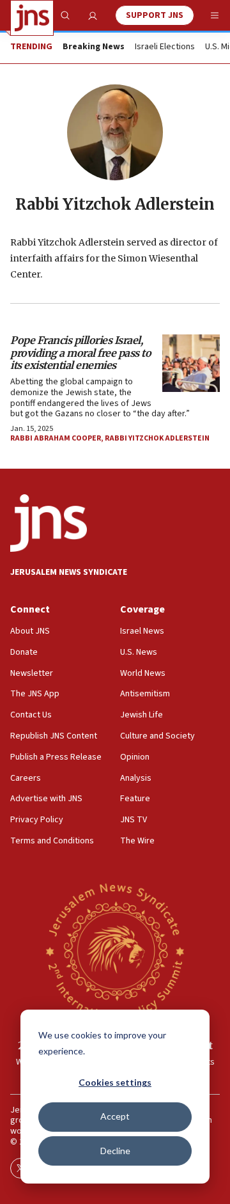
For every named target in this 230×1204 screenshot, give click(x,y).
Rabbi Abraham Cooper (55, 438)
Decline (115, 1150)
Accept (115, 1116)
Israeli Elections (165, 47)
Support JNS (154, 15)
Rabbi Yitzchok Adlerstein (157, 438)
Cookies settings (115, 1082)
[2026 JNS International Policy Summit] (115, 950)
